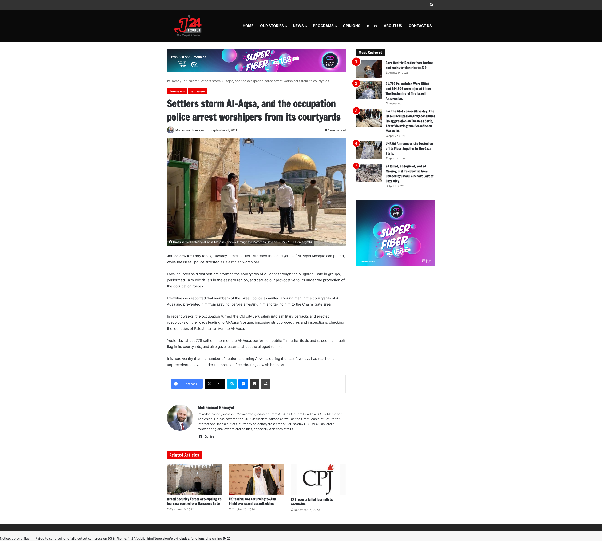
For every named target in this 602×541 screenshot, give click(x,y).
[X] (206, 436)
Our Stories (272, 26)
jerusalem (198, 91)
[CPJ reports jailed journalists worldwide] (318, 479)
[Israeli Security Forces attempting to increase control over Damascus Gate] (194, 479)
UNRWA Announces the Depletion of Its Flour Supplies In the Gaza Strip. (409, 148)
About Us (393, 26)
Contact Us (420, 26)
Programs (323, 26)
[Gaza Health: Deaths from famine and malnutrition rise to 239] (369, 69)
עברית (372, 26)
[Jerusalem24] (189, 25)
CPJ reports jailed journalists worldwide (312, 501)
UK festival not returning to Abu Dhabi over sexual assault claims (252, 501)
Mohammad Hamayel (189, 130)
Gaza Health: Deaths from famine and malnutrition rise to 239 (409, 65)
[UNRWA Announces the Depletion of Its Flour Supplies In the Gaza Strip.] (369, 150)
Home (248, 26)
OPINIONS (351, 26)
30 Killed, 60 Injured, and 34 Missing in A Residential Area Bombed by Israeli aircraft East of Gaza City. (410, 173)
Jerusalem (189, 81)
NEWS (298, 26)
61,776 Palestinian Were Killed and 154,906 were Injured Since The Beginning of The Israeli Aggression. (408, 91)
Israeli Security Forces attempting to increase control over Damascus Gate (194, 501)
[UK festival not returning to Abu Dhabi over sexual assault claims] (256, 479)
